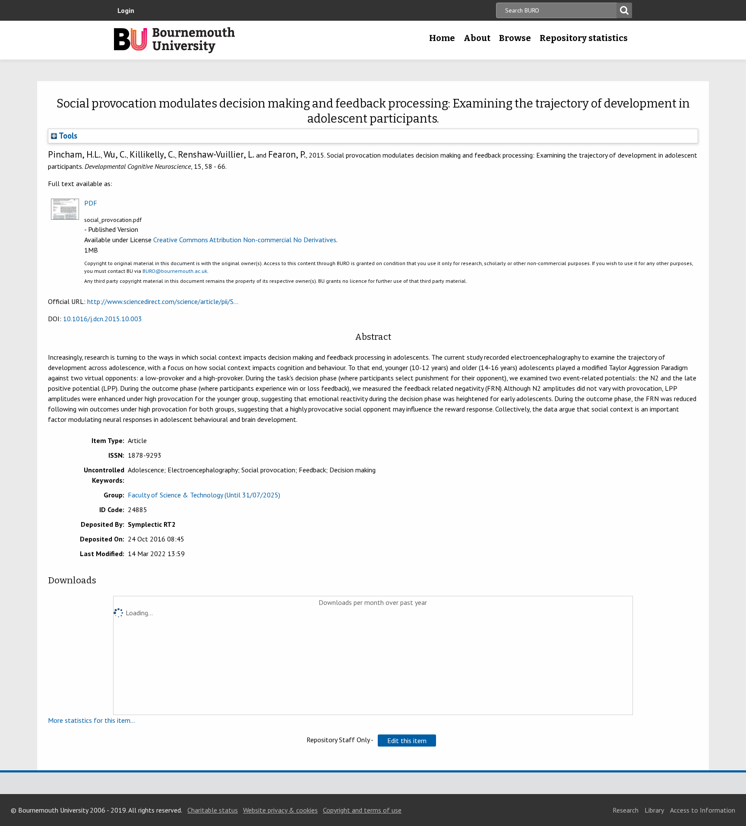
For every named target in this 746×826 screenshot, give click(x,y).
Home (442, 38)
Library (654, 810)
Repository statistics (584, 38)
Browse (515, 38)
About (477, 38)
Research (626, 810)
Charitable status (212, 810)
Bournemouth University (174, 40)
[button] (407, 740)
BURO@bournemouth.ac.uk (174, 271)
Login (125, 10)
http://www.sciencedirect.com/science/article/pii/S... (162, 301)
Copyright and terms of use (362, 810)
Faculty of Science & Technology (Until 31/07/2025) (204, 495)
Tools (67, 135)
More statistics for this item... (91, 720)
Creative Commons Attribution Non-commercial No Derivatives (244, 239)
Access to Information (702, 810)
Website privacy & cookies (280, 810)
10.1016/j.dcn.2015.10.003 (102, 318)
